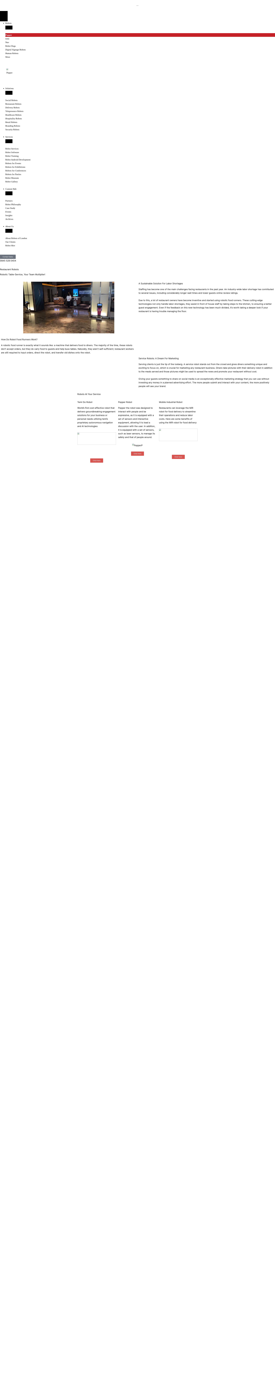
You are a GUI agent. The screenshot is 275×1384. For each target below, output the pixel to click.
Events (8, 212)
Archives (9, 219)
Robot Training (12, 156)
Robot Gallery (11, 181)
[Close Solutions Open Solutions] (8, 93)
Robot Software (12, 152)
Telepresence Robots (14, 111)
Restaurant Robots (13, 104)
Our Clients (10, 242)
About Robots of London (16, 238)
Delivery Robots (12, 107)
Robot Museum (12, 178)
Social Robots (11, 100)
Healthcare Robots (13, 115)
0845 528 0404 (8, 260)
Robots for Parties (13, 174)
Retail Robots (11, 122)
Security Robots (12, 129)
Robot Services (12, 148)
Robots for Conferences (15, 170)
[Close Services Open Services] (8, 141)
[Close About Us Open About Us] (8, 231)
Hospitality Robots (13, 118)
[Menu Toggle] (4, 16)
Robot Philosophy (13, 204)
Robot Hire (10, 245)
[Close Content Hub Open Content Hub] (8, 193)
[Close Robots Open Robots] (8, 27)
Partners (9, 201)
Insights (8, 215)
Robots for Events (13, 163)
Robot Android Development (18, 159)
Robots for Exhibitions (15, 167)
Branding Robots (12, 126)
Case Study (10, 208)
